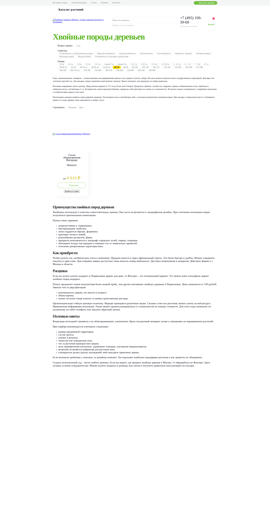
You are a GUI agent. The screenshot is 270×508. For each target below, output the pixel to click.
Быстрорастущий (66, 57)
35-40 (73, 67)
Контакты (116, 3)
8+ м (206, 64)
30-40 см (63, 67)
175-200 (199, 67)
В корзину (73, 185)
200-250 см (75, 70)
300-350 (108, 70)
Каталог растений (70, 9)
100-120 (145, 67)
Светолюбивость (164, 53)
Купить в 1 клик (71, 191)
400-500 (141, 70)
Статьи (94, 3)
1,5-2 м (97, 64)
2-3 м (88, 64)
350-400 (130, 70)
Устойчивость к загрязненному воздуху (76, 53)
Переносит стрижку (183, 53)
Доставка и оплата (60, 3)
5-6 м (79, 64)
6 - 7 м (187, 64)
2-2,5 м (134, 64)
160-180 (188, 67)
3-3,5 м (144, 64)
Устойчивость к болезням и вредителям (111, 57)
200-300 (87, 70)
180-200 (62, 70)
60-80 (125, 67)
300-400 (119, 70)
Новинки (104, 3)
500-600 (152, 70)
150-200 (178, 67)
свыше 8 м (122, 64)
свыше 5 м (109, 64)
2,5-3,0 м (165, 64)
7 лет (78, 46)
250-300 (98, 70)
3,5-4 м (154, 64)
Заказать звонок (207, 3)
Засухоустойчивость (127, 53)
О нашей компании (79, 3)
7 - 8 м (197, 64)
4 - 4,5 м (177, 64)
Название (72, 107)
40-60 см (95, 67)
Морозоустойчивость (106, 53)
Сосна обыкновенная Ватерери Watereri (71, 160)
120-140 (167, 67)
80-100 (135, 67)
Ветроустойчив (84, 57)
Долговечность (146, 53)
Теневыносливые (203, 53)
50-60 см (106, 67)
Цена (81, 107)
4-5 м (70, 64)
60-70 (116, 67)
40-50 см (83, 67)
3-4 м (61, 64)
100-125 (156, 67)
